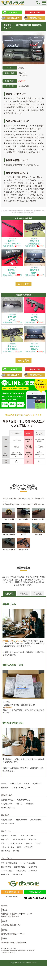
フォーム (19, 641)
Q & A (26, 783)
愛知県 (5, 939)
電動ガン (4, 836)
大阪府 (5, 921)
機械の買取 (5, 874)
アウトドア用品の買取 (9, 863)
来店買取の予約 (6, 804)
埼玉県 (5, 910)
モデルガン (5, 839)
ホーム (4, 783)
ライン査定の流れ (7, 823)
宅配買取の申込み (23, 800)
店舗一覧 (19, 804)
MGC (19, 847)
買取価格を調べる (12, 892)
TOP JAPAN (5, 851)
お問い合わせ (15, 783)
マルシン (29, 843)
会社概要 (4, 788)
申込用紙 (8, 707)
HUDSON (16, 851)
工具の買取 (33, 871)
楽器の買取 (33, 867)
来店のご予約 (35, 12)
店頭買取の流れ (36, 820)
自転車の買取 (6, 867)
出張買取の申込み (7, 800)
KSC (2, 843)
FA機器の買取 (21, 871)
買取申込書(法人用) (8, 807)
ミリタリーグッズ (19, 839)
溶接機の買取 (17, 874)
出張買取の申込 (13, 18)
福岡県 (5, 930)
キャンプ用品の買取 (28, 863)
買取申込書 (30, 804)
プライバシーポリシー (21, 788)
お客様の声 (37, 783)
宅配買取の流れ (21, 820)
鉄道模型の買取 (19, 867)
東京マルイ (33, 839)
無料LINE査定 (35, 892)
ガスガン (14, 836)
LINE (12, 641)
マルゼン (38, 843)
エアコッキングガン (28, 836)
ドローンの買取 (6, 871)
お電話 (5, 641)
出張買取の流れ (6, 820)
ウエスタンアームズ (15, 843)
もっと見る (23, 284)
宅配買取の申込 (36, 18)
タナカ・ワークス (7, 847)
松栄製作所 (29, 847)
